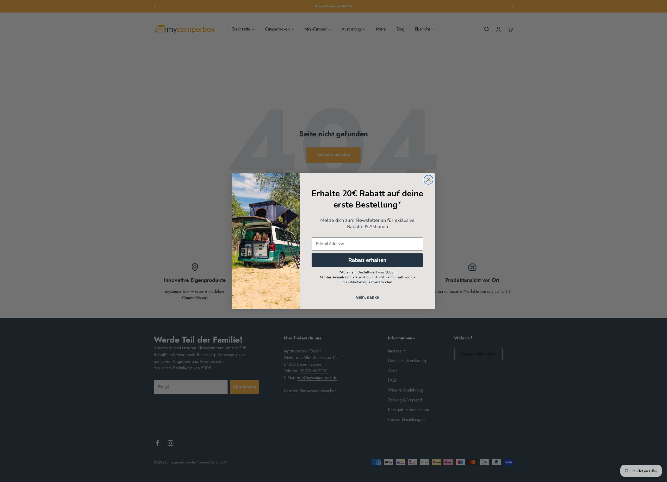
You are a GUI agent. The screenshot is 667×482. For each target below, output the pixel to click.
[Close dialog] (428, 179)
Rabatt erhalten (367, 260)
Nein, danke (367, 297)
